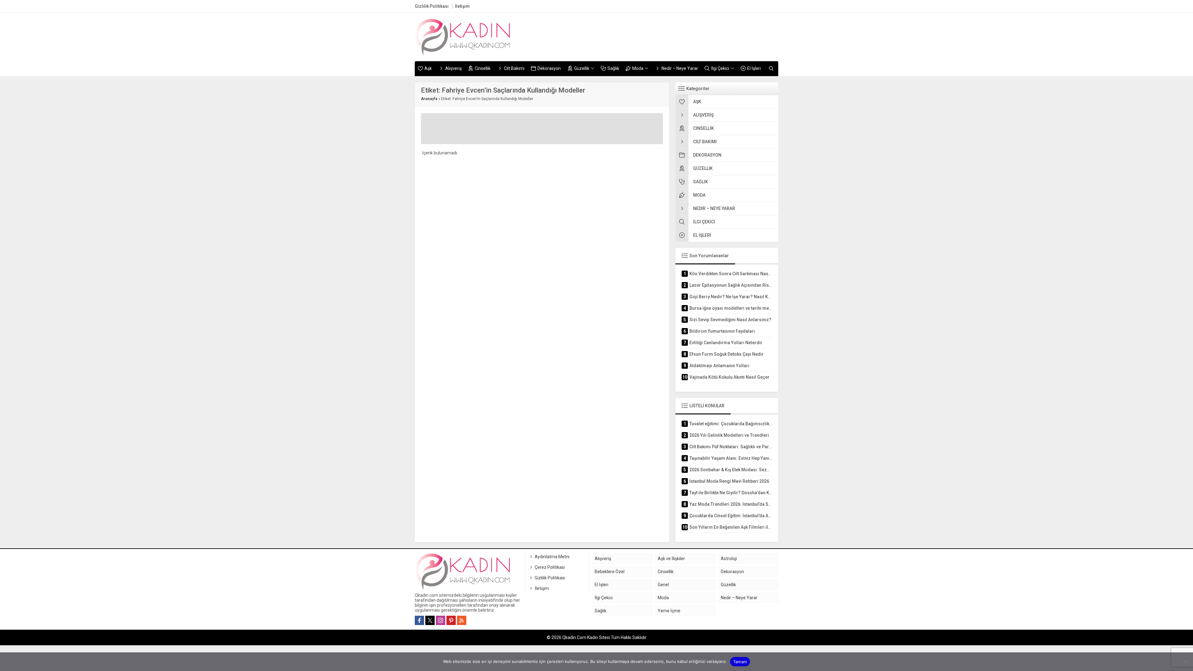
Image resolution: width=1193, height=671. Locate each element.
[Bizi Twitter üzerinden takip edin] (430, 620)
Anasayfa (429, 99)
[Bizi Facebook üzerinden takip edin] (419, 620)
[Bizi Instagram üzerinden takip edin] (440, 620)
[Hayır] (1185, 662)
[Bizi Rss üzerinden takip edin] (461, 620)
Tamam (740, 661)
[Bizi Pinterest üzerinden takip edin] (451, 620)
